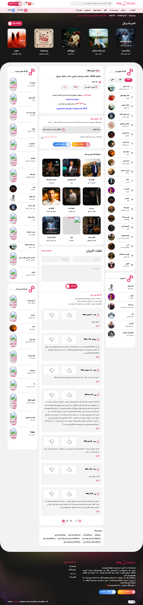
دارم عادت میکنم (98, 51)
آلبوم (105, 10)
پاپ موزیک (132, 16)
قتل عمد (91, 237)
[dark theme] (33, 3)
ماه (120, 79)
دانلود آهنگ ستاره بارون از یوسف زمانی (91, 539)
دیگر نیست (126, 51)
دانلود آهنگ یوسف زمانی (49, 539)
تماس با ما (79, 10)
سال (112, 79)
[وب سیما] (132, 601)
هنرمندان (87, 10)
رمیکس (123, 10)
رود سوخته (44, 51)
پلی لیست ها (114, 10)
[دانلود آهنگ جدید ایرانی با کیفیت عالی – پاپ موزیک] (126, 4)
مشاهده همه (17, 23)
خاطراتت (71, 208)
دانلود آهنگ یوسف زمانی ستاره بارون (92, 542)
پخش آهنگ (72, 570)
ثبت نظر (73, 286)
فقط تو (51, 208)
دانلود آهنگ (79, 103)
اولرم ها (91, 180)
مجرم (16, 51)
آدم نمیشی (71, 180)
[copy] (63, 129)
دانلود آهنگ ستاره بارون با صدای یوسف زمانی (68, 539)
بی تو (91, 208)
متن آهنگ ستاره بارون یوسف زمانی (72, 542)
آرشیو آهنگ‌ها (122, 16)
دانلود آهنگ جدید (86, 95)
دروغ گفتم (71, 51)
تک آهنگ (112, 16)
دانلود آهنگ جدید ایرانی (74, 535)
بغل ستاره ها (51, 180)
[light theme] (29, 3)
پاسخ (97, 326)
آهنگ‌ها (132, 10)
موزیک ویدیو (97, 10)
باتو (72, 237)
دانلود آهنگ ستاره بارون (60, 535)
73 (75, 87)
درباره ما (73, 573)
